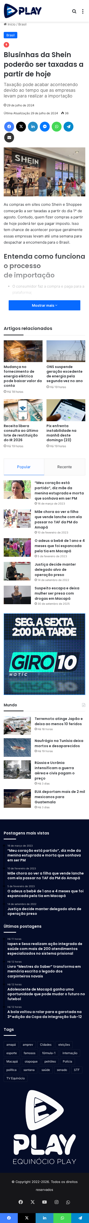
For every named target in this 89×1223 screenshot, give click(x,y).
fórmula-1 (49, 1053)
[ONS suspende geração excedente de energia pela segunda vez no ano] (65, 351)
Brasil (22, 24)
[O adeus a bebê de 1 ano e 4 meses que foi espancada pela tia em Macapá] (17, 547)
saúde (46, 1070)
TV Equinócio (15, 1078)
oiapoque (31, 1061)
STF (77, 1070)
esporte (11, 1053)
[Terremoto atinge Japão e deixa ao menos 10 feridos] (17, 725)
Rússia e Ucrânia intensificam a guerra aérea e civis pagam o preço (55, 770)
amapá (11, 1044)
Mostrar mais (43, 305)
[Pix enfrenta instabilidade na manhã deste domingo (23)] (65, 410)
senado (62, 1070)
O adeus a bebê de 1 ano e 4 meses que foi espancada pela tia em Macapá (60, 546)
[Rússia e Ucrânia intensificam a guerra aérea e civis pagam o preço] (17, 769)
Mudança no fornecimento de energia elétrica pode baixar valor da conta (23, 376)
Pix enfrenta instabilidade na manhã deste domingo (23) (61, 432)
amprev (28, 1044)
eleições (64, 1044)
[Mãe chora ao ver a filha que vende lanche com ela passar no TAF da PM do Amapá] (17, 518)
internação (70, 1053)
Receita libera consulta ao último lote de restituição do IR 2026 (21, 432)
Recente (64, 466)
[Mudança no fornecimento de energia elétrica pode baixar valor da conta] (23, 351)
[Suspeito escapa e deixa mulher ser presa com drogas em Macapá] (17, 595)
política (11, 1070)
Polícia (67, 1061)
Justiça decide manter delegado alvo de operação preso (55, 569)
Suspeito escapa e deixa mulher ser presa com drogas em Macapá (57, 593)
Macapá (12, 1061)
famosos (29, 1053)
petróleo (50, 1061)
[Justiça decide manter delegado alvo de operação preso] (17, 571)
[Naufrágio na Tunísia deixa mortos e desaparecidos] (17, 747)
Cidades (45, 1044)
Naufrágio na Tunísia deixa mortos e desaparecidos (59, 743)
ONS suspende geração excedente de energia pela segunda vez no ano (64, 373)
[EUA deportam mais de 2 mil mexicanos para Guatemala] (17, 798)
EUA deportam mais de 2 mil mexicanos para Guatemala (60, 797)
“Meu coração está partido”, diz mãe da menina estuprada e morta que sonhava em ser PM (59, 490)
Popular (24, 466)
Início (11, 24)
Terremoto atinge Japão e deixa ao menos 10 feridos (59, 721)
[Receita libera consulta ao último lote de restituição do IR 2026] (23, 410)
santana (29, 1070)
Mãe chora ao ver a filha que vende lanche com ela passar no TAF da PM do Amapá (58, 519)
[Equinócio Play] (23, 10)
